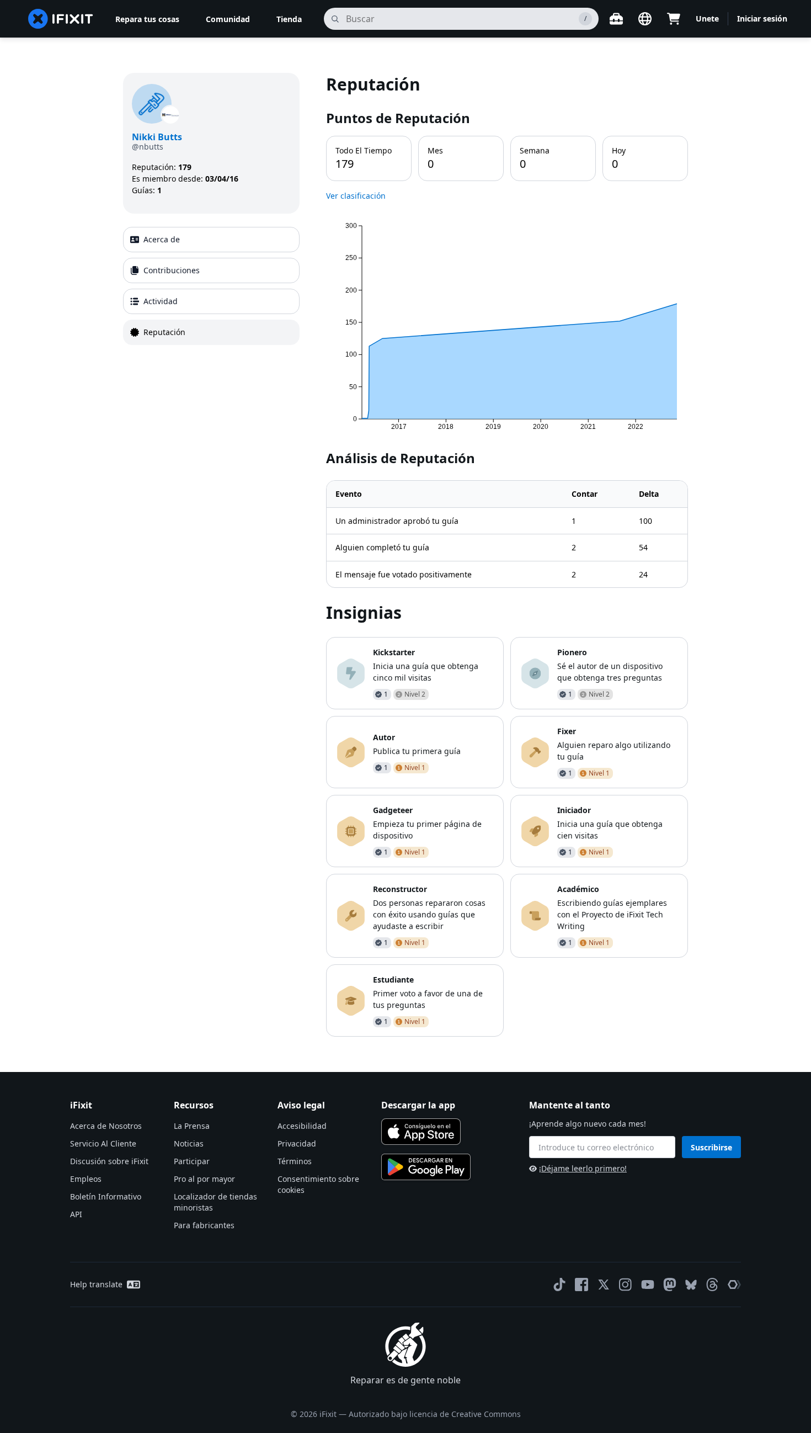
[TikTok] (559, 1284)
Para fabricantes (204, 1225)
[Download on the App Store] (421, 1131)
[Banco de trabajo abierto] (616, 19)
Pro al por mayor (204, 1179)
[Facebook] (581, 1284)
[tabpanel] (507, 555)
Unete (707, 18)
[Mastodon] (669, 1284)
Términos (295, 1161)
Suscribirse (711, 1147)
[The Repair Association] (734, 1284)
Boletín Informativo (105, 1196)
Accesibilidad (302, 1126)
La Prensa (192, 1126)
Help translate (96, 1284)
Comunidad (228, 19)
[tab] (211, 239)
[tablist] (211, 285)
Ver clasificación (356, 195)
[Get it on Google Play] (426, 1167)
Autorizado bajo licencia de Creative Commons (435, 1414)
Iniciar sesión (762, 18)
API (76, 1214)
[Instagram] (625, 1284)
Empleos (86, 1179)
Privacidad (297, 1143)
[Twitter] (603, 1284)
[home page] (60, 19)
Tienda (289, 19)
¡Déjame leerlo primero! (583, 1168)
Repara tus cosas (147, 19)
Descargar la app (418, 1105)
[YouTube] (647, 1284)
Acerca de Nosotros (106, 1126)
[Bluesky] (691, 1285)
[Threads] (712, 1284)
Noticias (189, 1143)
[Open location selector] (645, 19)
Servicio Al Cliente (103, 1143)
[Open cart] (674, 19)
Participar (192, 1161)
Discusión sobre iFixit (109, 1161)
